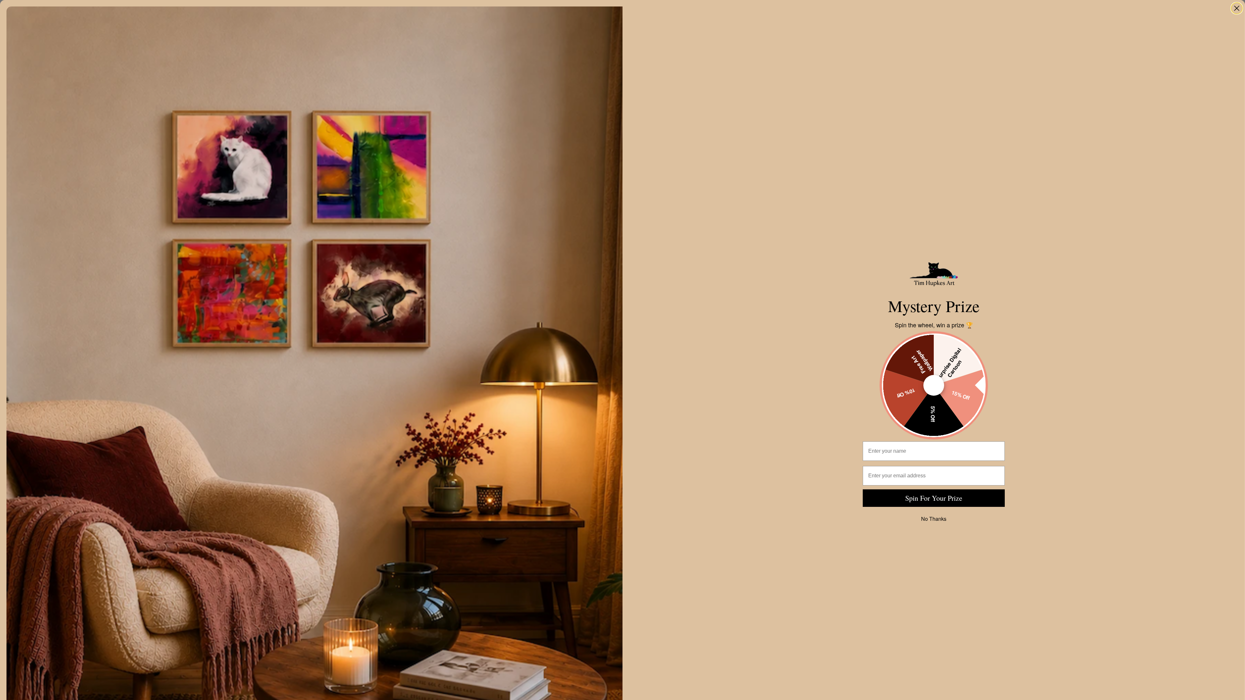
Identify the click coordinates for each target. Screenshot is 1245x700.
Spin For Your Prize (933, 498)
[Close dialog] (1236, 8)
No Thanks (933, 518)
